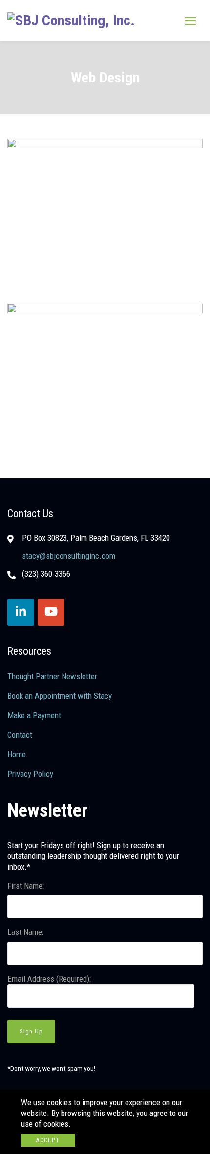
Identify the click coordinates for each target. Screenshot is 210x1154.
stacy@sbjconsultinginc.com (68, 556)
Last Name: (25, 932)
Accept (48, 1140)
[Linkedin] (20, 612)
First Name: (25, 886)
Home (16, 754)
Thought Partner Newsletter (52, 676)
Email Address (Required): (49, 979)
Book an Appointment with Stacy (59, 696)
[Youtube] (51, 612)
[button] (190, 20)
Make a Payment (34, 715)
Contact (19, 735)
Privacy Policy (30, 774)
